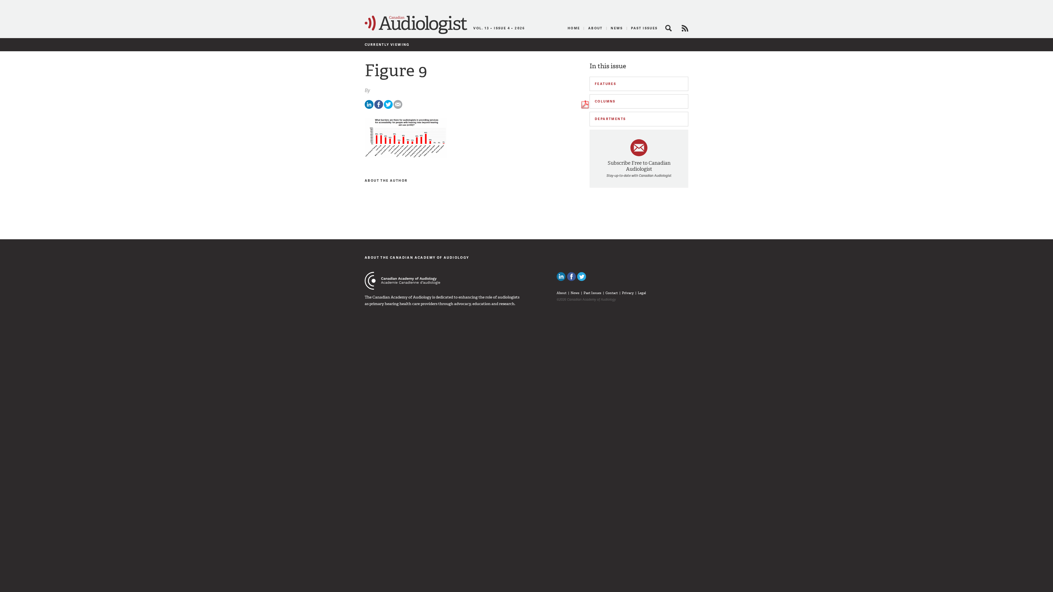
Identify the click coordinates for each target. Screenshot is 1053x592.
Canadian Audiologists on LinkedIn (561, 276)
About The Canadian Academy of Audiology (417, 257)
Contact (611, 293)
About (595, 28)
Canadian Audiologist (416, 25)
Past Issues (644, 28)
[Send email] (398, 107)
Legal (642, 293)
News (617, 28)
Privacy (628, 293)
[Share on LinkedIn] (369, 107)
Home (574, 28)
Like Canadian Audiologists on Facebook (571, 276)
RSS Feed (685, 28)
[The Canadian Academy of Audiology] (402, 281)
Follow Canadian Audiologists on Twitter (581, 276)
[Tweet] (388, 107)
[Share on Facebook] (378, 107)
